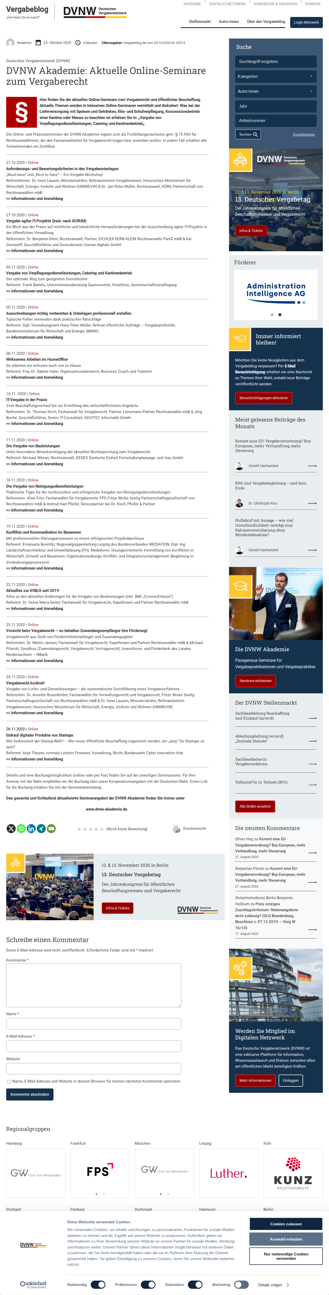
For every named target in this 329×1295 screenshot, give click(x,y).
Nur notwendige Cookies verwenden (286, 1256)
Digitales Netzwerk (227, 4)
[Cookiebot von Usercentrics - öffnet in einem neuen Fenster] (33, 1285)
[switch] (148, 1285)
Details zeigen (270, 1285)
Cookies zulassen (286, 1224)
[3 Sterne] (90, 829)
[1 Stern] (79, 829)
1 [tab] (272, 315)
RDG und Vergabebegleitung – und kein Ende (271, 485)
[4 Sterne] (96, 829)
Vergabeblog (27, 9)
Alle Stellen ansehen (255, 806)
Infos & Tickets (117, 908)
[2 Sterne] (84, 829)
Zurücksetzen (304, 134)
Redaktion (24, 43)
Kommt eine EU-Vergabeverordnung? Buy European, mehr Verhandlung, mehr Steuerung (273, 446)
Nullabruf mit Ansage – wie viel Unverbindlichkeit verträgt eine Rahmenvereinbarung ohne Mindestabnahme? (264, 527)
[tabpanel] (276, 297)
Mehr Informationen (255, 1080)
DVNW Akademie (84, 134)
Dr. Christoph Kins (263, 503)
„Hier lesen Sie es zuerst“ (23, 17)
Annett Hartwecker (264, 466)
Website (13, 1059)
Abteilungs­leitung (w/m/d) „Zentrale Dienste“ (259, 738)
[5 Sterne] (101, 829)
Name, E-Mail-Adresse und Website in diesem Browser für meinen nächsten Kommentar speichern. (96, 1081)
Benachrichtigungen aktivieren (264, 398)
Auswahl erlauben (286, 1239)
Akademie (192, 4)
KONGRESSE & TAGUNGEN (275, 4)
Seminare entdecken (256, 681)
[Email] (51, 828)
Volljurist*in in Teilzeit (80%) (261, 782)
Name (12, 1014)
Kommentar (17, 960)
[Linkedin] (31, 828)
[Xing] (41, 828)
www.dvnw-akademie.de (106, 809)
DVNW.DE (313, 4)
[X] (11, 828)
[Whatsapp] (21, 828)
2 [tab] (279, 315)
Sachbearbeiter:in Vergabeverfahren (251, 761)
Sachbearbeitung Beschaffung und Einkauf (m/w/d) (262, 715)
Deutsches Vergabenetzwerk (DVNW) (38, 61)
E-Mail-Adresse (20, 1036)
